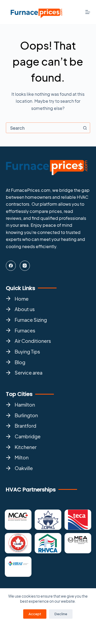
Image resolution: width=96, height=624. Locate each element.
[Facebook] (11, 266)
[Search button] (85, 128)
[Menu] (87, 12)
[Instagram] (25, 266)
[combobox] (43, 127)
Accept (35, 614)
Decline (60, 614)
